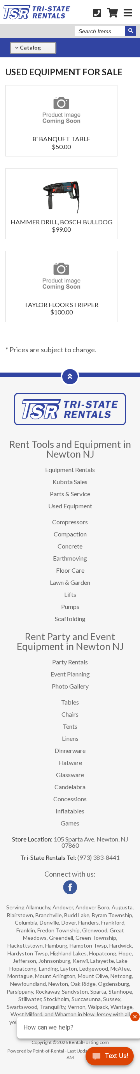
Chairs (70, 714)
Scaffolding (70, 618)
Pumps (70, 606)
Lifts (70, 594)
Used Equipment (70, 505)
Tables (70, 702)
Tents (70, 726)
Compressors (70, 521)
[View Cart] (112, 12)
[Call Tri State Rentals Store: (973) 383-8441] (97, 12)
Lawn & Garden (70, 582)
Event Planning (70, 674)
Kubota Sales (70, 481)
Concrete (70, 546)
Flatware (70, 762)
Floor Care (70, 570)
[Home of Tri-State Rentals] (70, 422)
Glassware (70, 774)
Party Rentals (70, 662)
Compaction (70, 534)
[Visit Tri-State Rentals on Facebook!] (70, 892)
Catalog (30, 47)
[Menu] (128, 12)
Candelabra (70, 786)
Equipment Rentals (70, 469)
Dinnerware (70, 750)
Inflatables (70, 811)
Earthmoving (70, 558)
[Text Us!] (109, 1058)
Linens (70, 738)
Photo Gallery (70, 686)
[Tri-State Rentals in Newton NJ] (37, 17)
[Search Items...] (130, 31)
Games (70, 823)
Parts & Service (70, 493)
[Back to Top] (70, 376)
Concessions (70, 798)
